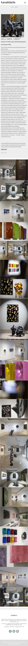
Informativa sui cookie (20, 642)
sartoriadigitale (16, 644)
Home (12, 7)
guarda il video (4, 153)
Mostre (16, 7)
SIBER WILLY (4, 149)
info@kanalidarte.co (13, 622)
